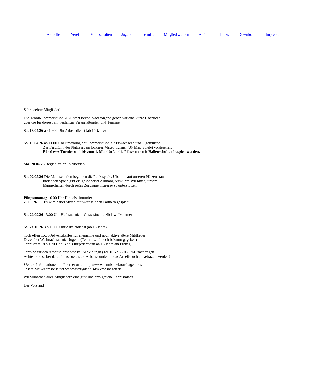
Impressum (274, 34)
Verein (76, 34)
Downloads (247, 34)
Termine (148, 34)
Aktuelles (54, 34)
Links (224, 34)
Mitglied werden (176, 34)
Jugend (126, 34)
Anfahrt (205, 34)
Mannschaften (101, 34)
